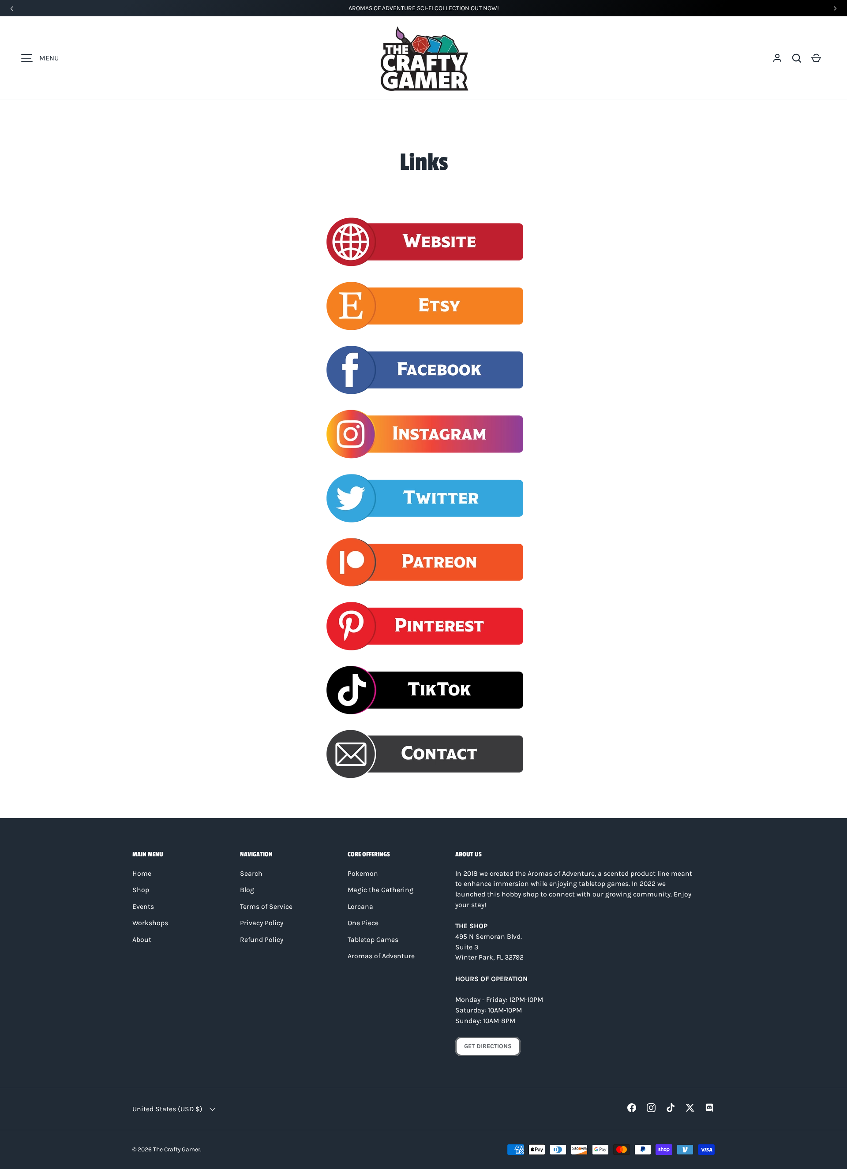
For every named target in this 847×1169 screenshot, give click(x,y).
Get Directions (488, 1046)
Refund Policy (261, 940)
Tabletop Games (373, 940)
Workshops (150, 923)
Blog (247, 890)
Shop (140, 890)
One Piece (363, 923)
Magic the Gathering (380, 890)
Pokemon (363, 874)
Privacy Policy (261, 923)
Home (141, 874)
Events (143, 907)
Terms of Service (266, 907)
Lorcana (360, 907)
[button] (796, 58)
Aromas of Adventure (381, 956)
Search (251, 874)
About (141, 940)
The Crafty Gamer (176, 1149)
